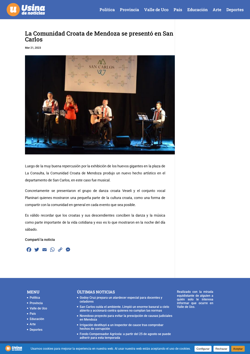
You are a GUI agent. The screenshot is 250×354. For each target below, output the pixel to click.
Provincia (129, 10)
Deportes (235, 10)
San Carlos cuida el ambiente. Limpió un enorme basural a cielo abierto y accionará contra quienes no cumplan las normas (124, 308)
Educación (197, 10)
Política (107, 10)
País (178, 10)
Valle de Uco (156, 10)
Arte (217, 10)
